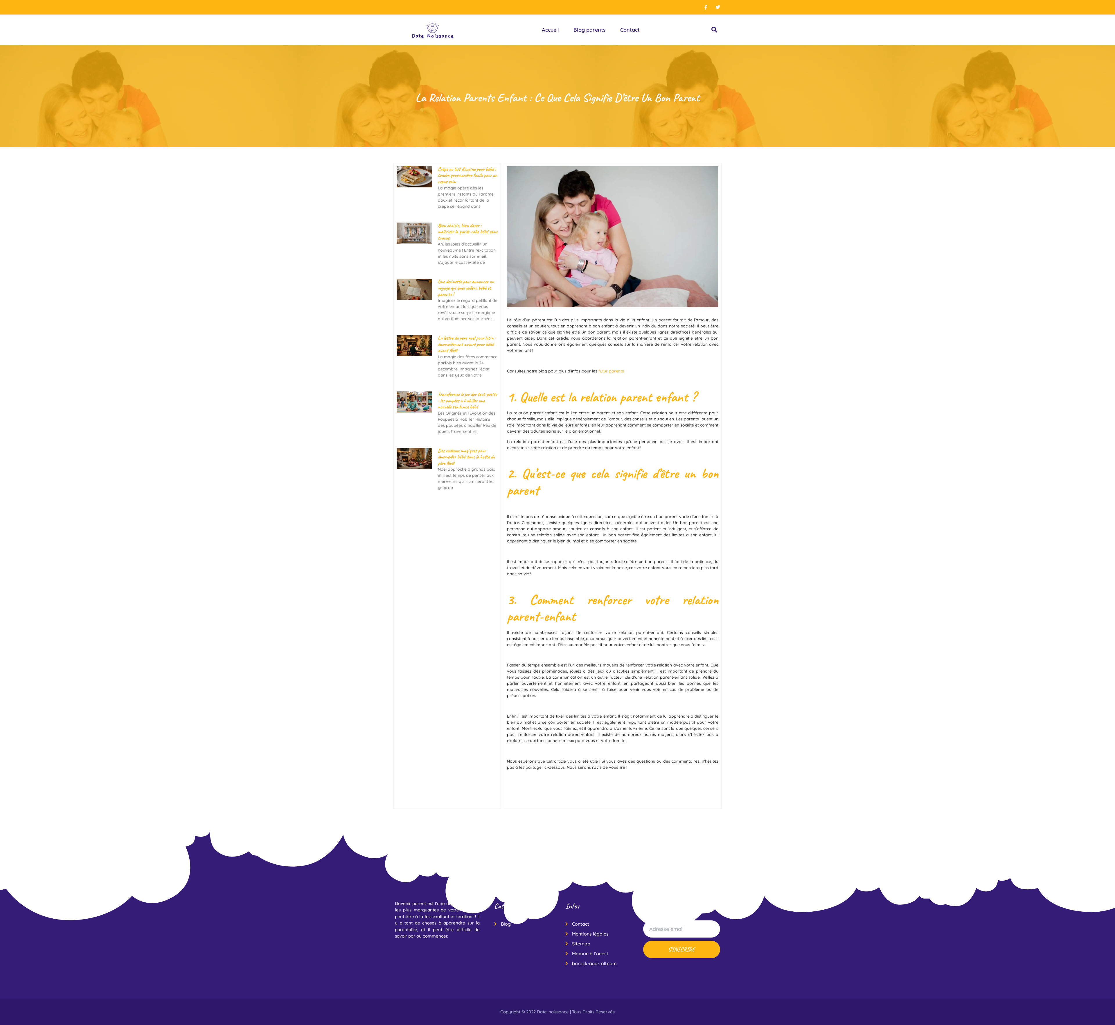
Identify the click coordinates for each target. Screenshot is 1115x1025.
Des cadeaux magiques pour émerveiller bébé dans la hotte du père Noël (466, 456)
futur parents (611, 371)
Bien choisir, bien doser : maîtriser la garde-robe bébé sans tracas (467, 231)
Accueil (550, 29)
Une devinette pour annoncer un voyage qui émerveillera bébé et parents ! (466, 287)
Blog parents (589, 29)
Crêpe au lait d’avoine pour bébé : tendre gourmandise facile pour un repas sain (467, 175)
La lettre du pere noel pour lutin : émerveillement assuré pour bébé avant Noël (467, 344)
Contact (630, 29)
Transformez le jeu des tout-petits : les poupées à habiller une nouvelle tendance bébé (467, 400)
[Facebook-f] (706, 7)
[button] (714, 30)
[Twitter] (717, 7)
